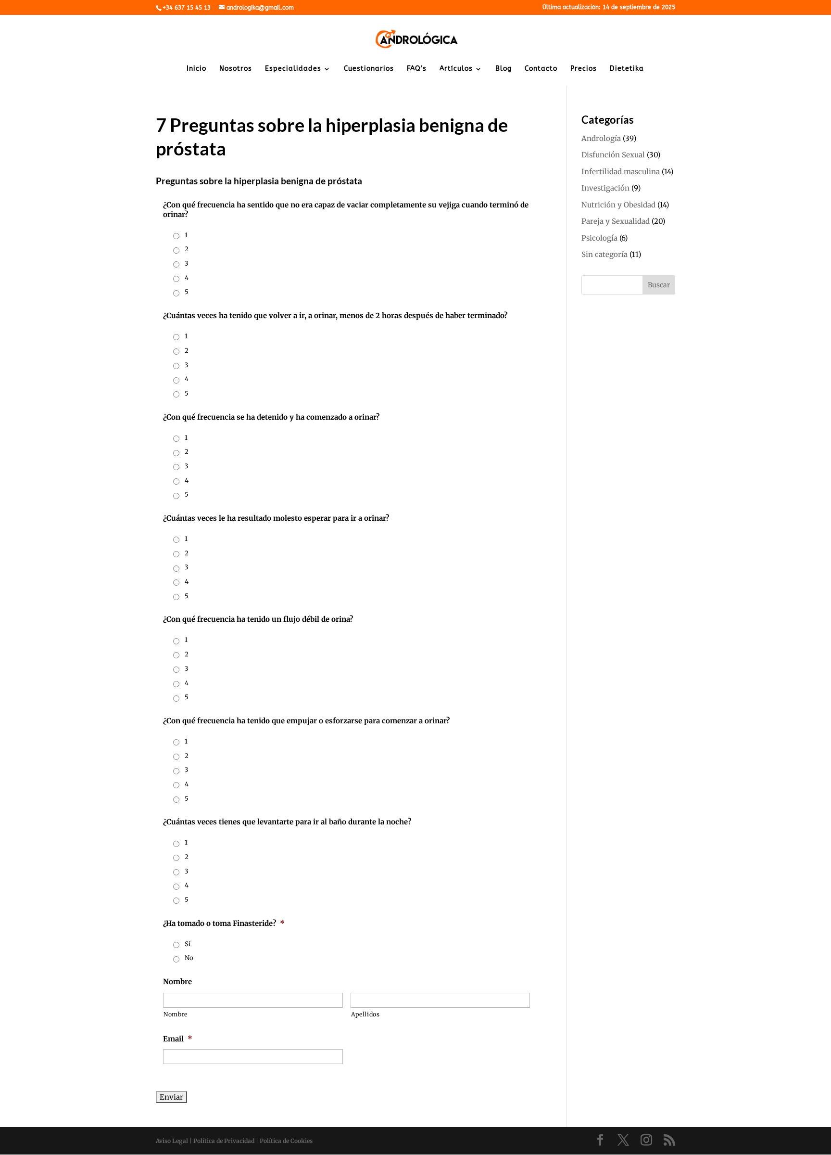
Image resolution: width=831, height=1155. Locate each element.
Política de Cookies (286, 1140)
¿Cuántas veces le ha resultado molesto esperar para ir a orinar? (276, 518)
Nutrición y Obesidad (618, 204)
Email (177, 1038)
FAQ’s (417, 69)
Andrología (601, 138)
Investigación (605, 187)
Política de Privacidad (223, 1140)
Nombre (177, 981)
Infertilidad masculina (620, 171)
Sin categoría (604, 254)
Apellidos (365, 1014)
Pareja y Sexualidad (615, 221)
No (189, 958)
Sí (187, 944)
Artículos (456, 69)
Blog (503, 69)
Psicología (599, 238)
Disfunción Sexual (613, 154)
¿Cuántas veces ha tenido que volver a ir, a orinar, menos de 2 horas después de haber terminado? (335, 315)
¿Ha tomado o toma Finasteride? (224, 923)
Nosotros (235, 69)
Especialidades (293, 69)
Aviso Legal (172, 1140)
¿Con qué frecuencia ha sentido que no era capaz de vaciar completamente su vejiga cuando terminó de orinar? (346, 209)
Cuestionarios (369, 69)
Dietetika (627, 69)
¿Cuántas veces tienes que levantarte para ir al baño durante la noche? (287, 821)
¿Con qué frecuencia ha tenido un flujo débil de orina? (258, 619)
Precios (583, 69)
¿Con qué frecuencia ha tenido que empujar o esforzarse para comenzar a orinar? (306, 720)
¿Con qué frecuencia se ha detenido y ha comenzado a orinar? (271, 417)
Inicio (196, 69)
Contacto (541, 69)
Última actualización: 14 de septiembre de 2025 (608, 7)
